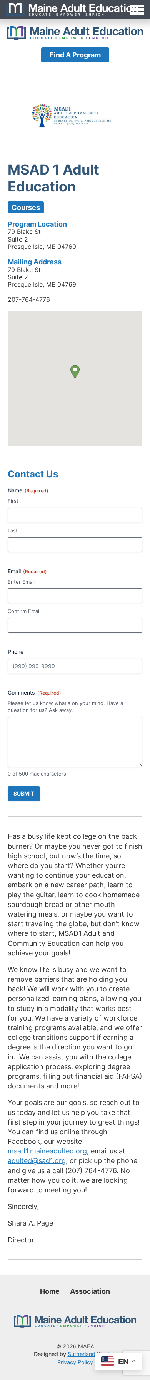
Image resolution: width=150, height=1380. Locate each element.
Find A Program (75, 55)
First (13, 501)
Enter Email (21, 582)
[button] (75, 371)
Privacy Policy (75, 1362)
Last (13, 530)
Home (50, 1291)
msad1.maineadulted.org (47, 1151)
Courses (26, 207)
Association (90, 1291)
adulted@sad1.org (37, 1161)
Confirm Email (24, 611)
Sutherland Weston (92, 1354)
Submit (23, 793)
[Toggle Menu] (75, 9)
